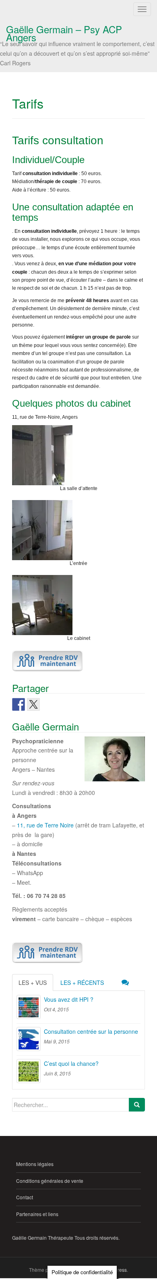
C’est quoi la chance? (71, 1063)
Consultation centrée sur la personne (91, 1031)
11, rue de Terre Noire (45, 825)
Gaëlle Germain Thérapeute (42, 1237)
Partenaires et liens (37, 1213)
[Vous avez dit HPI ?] (29, 1007)
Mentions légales (35, 1163)
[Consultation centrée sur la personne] (29, 1039)
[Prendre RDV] (47, 661)
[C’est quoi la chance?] (29, 1071)
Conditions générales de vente (49, 1180)
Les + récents (82, 982)
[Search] (137, 1105)
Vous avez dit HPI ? (68, 999)
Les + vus (33, 982)
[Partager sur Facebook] (18, 704)
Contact (24, 1197)
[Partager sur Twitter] (33, 704)
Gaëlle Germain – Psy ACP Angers (64, 30)
